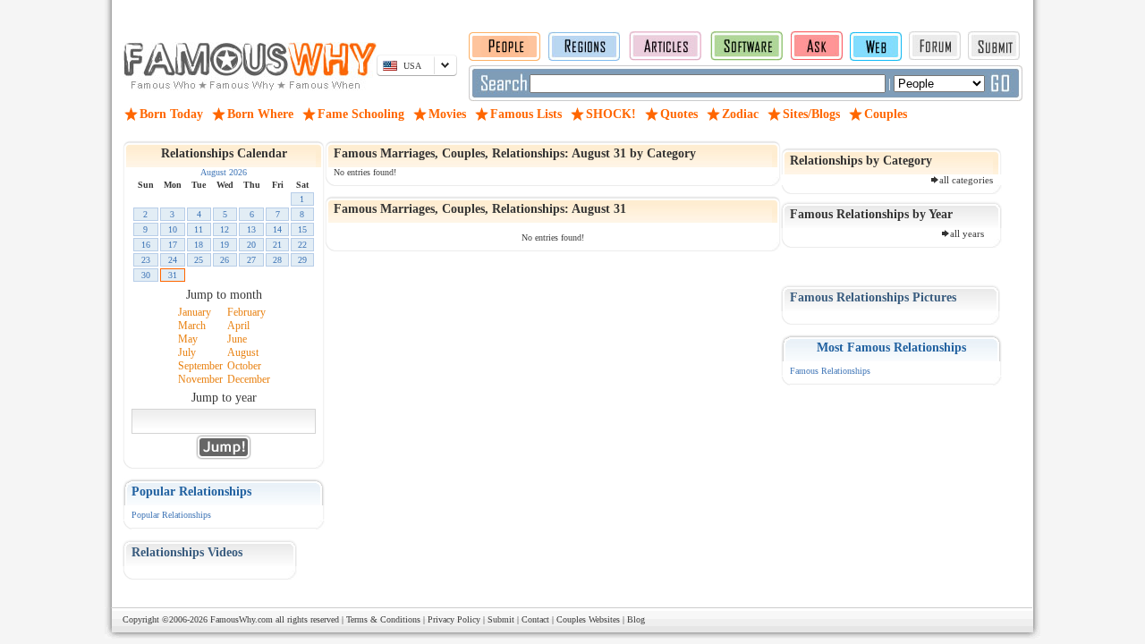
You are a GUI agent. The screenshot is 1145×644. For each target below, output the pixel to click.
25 (198, 260)
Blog (636, 619)
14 (277, 229)
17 (172, 245)
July (187, 352)
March (192, 325)
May (188, 339)
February (246, 312)
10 (172, 229)
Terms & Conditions (383, 619)
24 (172, 260)
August (243, 352)
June (237, 339)
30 (145, 275)
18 (198, 245)
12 (224, 229)
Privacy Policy (454, 619)
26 (224, 260)
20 (251, 245)
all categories (966, 179)
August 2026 (223, 172)
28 (277, 260)
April (238, 325)
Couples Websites (588, 619)
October (244, 366)
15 (302, 229)
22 (302, 245)
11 (198, 229)
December (248, 379)
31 (172, 275)
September (200, 366)
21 (277, 245)
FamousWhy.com (241, 619)
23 (145, 260)
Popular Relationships (171, 515)
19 (224, 245)
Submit (501, 619)
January (194, 312)
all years (967, 233)
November (200, 379)
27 (251, 260)
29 (302, 260)
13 (251, 229)
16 (145, 245)
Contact (535, 619)
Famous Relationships (830, 371)
